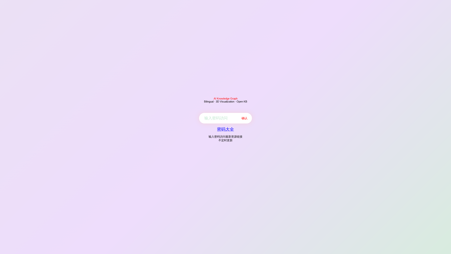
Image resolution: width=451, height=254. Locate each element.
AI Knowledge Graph (225, 98)
